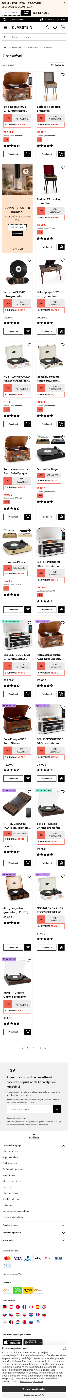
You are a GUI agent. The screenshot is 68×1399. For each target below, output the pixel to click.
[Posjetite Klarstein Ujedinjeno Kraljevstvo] (44, 1307)
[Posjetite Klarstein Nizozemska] (18, 1322)
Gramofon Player (48, 469)
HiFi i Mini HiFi (32, 47)
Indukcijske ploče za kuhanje (16, 1211)
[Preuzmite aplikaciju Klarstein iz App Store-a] (12, 1342)
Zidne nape (8, 1205)
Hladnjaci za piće (10, 1193)
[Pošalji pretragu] (5, 37)
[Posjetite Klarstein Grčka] (38, 1322)
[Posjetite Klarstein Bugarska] (44, 1315)
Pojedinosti (13, 154)
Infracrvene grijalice (12, 1181)
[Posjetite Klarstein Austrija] (11, 1307)
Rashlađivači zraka (11, 1199)
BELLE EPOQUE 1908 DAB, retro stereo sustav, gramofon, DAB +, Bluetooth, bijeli (50, 564)
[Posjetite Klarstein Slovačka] (5, 1315)
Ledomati (7, 1187)
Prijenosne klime (10, 1157)
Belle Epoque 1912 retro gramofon (48, 294)
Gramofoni (48, 47)
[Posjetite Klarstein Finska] (5, 1322)
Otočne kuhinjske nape (13, 1169)
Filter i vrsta (58, 65)
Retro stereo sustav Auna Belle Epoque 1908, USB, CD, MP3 (16, 471)
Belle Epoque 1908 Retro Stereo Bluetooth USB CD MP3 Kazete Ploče (15, 741)
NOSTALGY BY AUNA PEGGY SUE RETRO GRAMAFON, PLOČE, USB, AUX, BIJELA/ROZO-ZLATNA (16, 379)
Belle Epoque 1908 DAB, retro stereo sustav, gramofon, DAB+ (14, 109)
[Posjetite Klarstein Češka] (11, 1315)
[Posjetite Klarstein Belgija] (11, 1322)
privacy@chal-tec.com (39, 1124)
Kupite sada (26, 13)
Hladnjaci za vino (10, 1151)
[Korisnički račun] (47, 27)
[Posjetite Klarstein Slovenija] (31, 1322)
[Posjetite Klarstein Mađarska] (18, 1315)
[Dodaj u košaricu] (27, 154)
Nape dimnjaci (9, 1175)
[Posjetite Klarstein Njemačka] (5, 1307)
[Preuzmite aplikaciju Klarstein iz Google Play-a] (33, 1342)
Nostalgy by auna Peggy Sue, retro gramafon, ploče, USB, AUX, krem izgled (48, 379)
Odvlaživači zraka (11, 1163)
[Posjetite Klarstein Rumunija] (38, 1315)
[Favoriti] (55, 27)
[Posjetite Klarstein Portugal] (24, 1322)
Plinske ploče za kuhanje (14, 1217)
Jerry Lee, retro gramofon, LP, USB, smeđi (15, 910)
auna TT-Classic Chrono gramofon (48, 825)
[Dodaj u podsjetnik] (29, 75)
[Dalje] (45, 1048)
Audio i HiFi (16, 47)
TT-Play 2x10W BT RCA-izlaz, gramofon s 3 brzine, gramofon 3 (16, 826)
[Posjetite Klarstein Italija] (31, 1307)
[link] (17, 87)
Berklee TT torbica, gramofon (49, 108)
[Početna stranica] (8, 47)
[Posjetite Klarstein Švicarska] (18, 1307)
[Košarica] (63, 27)
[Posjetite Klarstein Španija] (38, 1307)
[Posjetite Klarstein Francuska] (24, 1307)
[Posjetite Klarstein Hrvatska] (31, 1315)
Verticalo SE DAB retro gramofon (14, 294)
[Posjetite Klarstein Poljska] (24, 1315)
